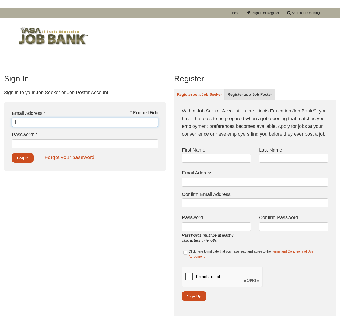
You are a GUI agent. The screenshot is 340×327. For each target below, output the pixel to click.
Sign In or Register (265, 13)
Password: (24, 134)
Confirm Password (278, 217)
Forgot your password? (71, 157)
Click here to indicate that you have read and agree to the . (251, 254)
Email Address (29, 113)
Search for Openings (306, 13)
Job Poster (250, 95)
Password (192, 217)
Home (235, 13)
